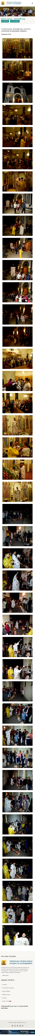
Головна (4, 984)
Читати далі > (5, 975)
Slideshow (5, 21)
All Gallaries (15, 21)
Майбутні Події (6, 994)
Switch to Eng (6, 1001)
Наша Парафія (6, 991)
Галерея (4, 998)
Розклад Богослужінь (8, 988)
